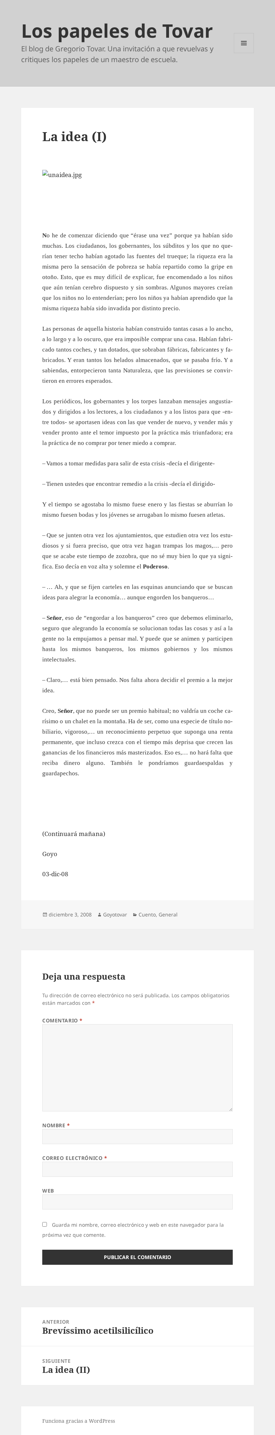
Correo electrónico (74, 1158)
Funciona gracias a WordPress (78, 1420)
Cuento (147, 914)
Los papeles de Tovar (117, 30)
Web (48, 1190)
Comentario (62, 1020)
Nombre (56, 1125)
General (168, 914)
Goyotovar (115, 914)
